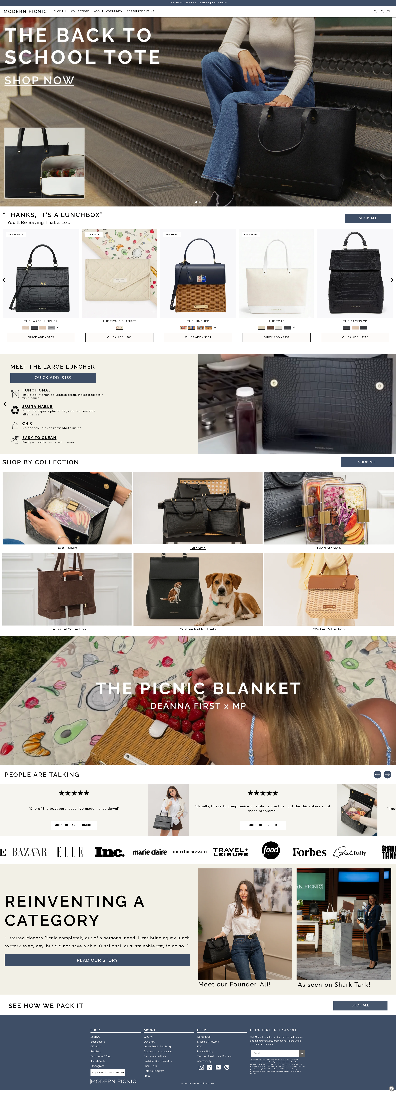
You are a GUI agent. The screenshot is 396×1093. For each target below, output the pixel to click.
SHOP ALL (367, 462)
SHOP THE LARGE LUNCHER (74, 825)
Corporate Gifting (100, 1056)
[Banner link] (198, 111)
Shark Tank (150, 1065)
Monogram (97, 1065)
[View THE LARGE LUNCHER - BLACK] (51, 328)
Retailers (95, 1051)
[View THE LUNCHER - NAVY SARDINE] (191, 328)
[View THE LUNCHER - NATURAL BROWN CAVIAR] (183, 328)
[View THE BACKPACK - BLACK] (363, 328)
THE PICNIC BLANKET (119, 321)
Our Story (149, 1041)
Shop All (95, 1036)
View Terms (294, 1071)
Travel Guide (97, 1061)
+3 (58, 327)
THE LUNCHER (198, 321)
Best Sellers (97, 1041)
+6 (215, 327)
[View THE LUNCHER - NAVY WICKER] (208, 328)
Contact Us (204, 1036)
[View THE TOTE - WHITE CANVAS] (261, 328)
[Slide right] (392, 280)
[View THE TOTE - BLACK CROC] (287, 328)
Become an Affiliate (155, 1056)
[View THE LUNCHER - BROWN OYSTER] (200, 328)
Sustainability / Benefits (158, 1061)
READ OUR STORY (97, 960)
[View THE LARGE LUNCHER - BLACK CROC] (34, 328)
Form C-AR (209, 1083)
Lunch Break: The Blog (157, 1046)
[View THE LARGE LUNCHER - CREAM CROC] (25, 328)
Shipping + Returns (208, 1041)
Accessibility (204, 1061)
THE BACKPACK (355, 321)
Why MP (149, 1036)
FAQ (199, 1046)
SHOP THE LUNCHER (263, 825)
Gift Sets (95, 1046)
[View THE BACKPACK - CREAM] (355, 328)
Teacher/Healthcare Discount (214, 1056)
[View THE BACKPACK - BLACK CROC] (346, 328)
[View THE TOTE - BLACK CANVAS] (278, 328)
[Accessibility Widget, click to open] (391, 1088)
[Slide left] (3, 280)
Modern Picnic (196, 1083)
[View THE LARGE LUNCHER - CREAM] (42, 328)
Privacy (253, 1073)
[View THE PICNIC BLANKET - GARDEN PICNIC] (119, 328)
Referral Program (154, 1070)
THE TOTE (276, 321)
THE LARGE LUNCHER (41, 321)
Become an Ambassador (158, 1051)
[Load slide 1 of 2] (196, 202)
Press (147, 1075)
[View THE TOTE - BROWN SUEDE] (270, 328)
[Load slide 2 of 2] (200, 202)
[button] (60, 11)
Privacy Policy (205, 1051)
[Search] (375, 12)
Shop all (368, 218)
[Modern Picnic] (113, 1081)
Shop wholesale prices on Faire (106, 1072)
